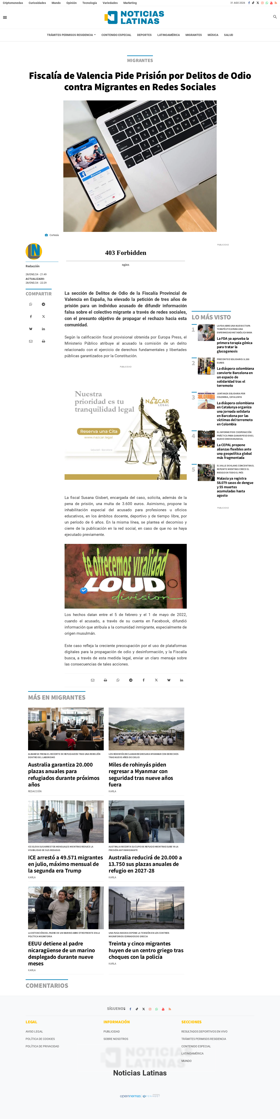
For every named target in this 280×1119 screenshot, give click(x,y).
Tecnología (89, 3)
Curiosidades (37, 3)
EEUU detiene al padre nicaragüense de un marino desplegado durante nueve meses (61, 953)
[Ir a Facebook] (249, 3)
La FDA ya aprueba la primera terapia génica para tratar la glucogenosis (234, 344)
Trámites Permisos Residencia (203, 1039)
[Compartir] (31, 304)
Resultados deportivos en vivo (204, 1031)
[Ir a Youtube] (271, 3)
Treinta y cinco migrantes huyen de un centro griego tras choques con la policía (146, 949)
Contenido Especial (196, 1046)
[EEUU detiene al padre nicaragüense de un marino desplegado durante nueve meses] (66, 907)
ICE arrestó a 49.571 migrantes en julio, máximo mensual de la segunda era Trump (65, 863)
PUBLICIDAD (112, 1031)
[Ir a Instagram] (262, 3)
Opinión (71, 3)
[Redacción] (34, 251)
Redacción (33, 266)
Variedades (110, 3)
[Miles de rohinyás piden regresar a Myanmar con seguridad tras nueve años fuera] (146, 729)
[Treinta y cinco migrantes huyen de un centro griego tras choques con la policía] (146, 907)
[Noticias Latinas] (134, 17)
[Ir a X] (257, 3)
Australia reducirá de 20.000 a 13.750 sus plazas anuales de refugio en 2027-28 (145, 863)
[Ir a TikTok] (253, 3)
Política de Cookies (40, 1039)
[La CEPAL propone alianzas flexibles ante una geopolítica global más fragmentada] (206, 439)
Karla (112, 791)
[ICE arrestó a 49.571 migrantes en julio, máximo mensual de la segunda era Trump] (66, 821)
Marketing (130, 3)
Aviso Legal (34, 1031)
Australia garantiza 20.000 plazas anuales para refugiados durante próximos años (63, 774)
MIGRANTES (140, 60)
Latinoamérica (192, 1053)
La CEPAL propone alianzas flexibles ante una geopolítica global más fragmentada (234, 451)
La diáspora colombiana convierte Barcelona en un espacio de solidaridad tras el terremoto (235, 377)
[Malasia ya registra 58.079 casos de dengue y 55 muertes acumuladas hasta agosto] (206, 472)
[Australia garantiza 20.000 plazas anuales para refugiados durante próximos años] (66, 729)
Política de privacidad (42, 1046)
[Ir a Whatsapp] (267, 3)
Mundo (56, 3)
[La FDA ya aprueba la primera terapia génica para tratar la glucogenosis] (206, 332)
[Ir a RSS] (276, 3)
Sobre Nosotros (116, 1039)
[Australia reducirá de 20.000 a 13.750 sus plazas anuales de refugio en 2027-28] (146, 821)
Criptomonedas (13, 3)
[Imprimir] (43, 341)
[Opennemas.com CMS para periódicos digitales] (140, 1096)
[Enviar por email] (31, 341)
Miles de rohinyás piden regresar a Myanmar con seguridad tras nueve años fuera (141, 774)
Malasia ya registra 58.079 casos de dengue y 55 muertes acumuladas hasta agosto (235, 487)
